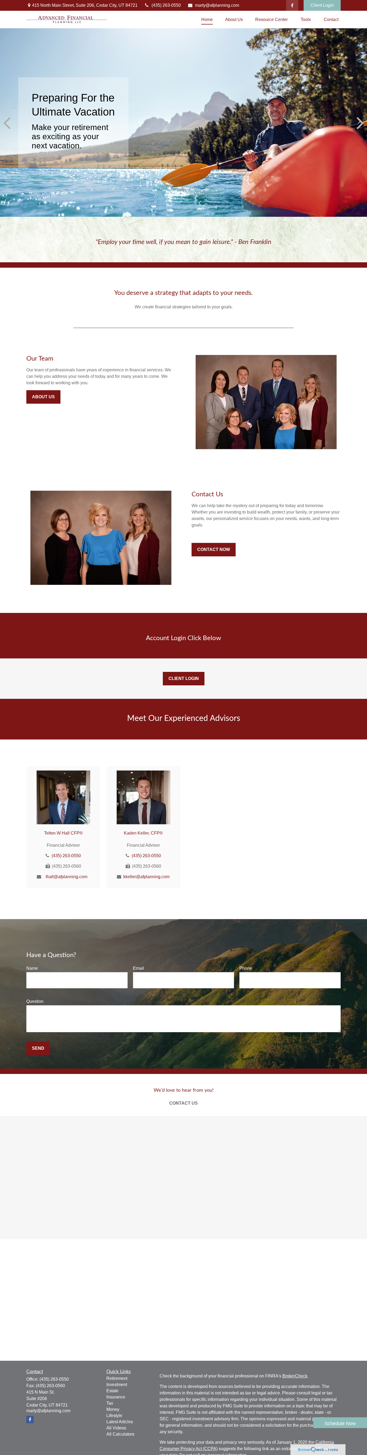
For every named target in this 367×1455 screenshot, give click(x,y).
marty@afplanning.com (217, 5)
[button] (207, 19)
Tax (109, 1403)
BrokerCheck (294, 1376)
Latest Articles (119, 1421)
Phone (245, 968)
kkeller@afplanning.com (146, 876)
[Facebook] (292, 5)
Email (138, 968)
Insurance (115, 1397)
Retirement (116, 1378)
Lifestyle (114, 1415)
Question (35, 1001)
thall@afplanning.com (66, 876)
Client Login (322, 5)
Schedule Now (340, 1423)
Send (38, 1048)
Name (32, 968)
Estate (112, 1390)
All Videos (116, 1428)
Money (112, 1409)
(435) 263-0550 (166, 5)
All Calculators (120, 1434)
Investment (116, 1384)
